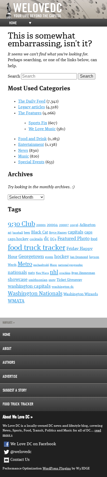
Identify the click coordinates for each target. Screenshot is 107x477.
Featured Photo (73, 238)
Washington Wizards (80, 294)
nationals (17, 272)
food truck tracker (36, 248)
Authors (9, 362)
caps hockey (18, 239)
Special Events (31, 162)
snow (52, 280)
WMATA (16, 301)
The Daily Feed (31, 101)
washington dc (63, 286)
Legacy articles (31, 107)
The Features (30, 113)
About (7, 348)
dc (46, 238)
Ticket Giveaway (69, 280)
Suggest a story (15, 390)
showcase (18, 279)
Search (14, 76)
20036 (74, 225)
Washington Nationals (35, 294)
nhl (54, 272)
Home (13, 23)
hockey (61, 256)
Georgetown (31, 256)
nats (31, 273)
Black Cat (39, 232)
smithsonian (38, 280)
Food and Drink (32, 139)
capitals (75, 232)
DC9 (53, 239)
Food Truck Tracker (18, 404)
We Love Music (42, 129)
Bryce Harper (58, 232)
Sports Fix (38, 123)
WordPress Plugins (57, 468)
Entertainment (31, 145)
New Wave (42, 273)
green (49, 257)
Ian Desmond (79, 257)
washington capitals (29, 286)
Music (23, 156)
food (94, 239)
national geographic (70, 265)
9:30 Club (21, 224)
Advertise (10, 376)
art (9, 232)
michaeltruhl (41, 265)
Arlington (87, 225)
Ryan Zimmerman (83, 273)
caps (88, 232)
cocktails (36, 239)
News (23, 151)
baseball (17, 232)
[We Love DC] (56, 11)
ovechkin (64, 273)
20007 (64, 225)
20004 (52, 225)
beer (27, 232)
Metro (25, 264)
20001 (41, 225)
